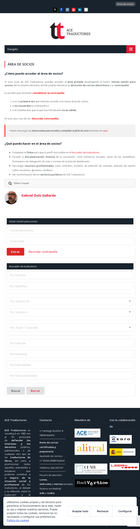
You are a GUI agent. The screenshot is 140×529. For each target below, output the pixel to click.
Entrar (15, 251)
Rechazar (103, 511)
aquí (105, 130)
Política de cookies (18, 520)
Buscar (16, 390)
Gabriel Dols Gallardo (38, 195)
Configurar (125, 511)
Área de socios (125, 4)
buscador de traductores (85, 152)
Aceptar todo (80, 511)
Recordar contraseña (43, 252)
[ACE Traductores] (70, 29)
